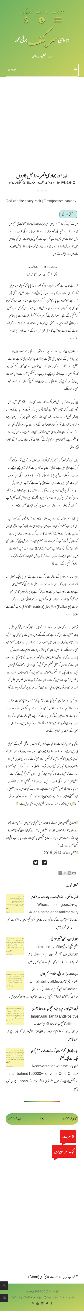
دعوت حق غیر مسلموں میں (46, 182)
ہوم (42, 1119)
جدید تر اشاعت (14, 1119)
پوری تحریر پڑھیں (64, 927)
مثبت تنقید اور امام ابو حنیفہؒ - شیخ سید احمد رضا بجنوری (55, 1009)
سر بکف (42, 39)
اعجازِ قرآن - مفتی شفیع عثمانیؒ (64, 940)
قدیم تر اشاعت (69, 1119)
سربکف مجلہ (30, 1291)
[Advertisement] (42, 121)
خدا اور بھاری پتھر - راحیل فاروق (42, 175)
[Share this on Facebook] (44, 863)
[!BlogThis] (69, 873)
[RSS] (33, 1303)
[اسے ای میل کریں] (74, 873)
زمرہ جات (12, 70)
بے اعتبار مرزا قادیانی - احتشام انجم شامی (59, 974)
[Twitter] (47, 1303)
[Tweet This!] (35, 863)
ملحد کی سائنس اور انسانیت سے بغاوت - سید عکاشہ (55, 897)
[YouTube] (37, 1303)
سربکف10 (31, 182)
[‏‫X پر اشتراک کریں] (65, 873)
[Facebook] (51, 1303)
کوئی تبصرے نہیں (14, 182)
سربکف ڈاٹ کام (29, 1297)
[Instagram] (42, 1303)
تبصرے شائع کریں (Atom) (43, 1277)
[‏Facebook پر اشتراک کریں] (60, 873)
